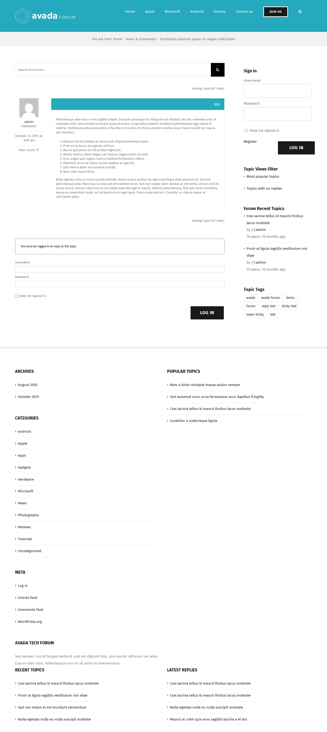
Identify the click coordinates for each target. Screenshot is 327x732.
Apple (22, 443)
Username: (22, 262)
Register (250, 141)
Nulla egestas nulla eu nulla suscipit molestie (54, 719)
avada (250, 298)
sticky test (289, 306)
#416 (217, 104)
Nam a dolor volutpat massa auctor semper (205, 385)
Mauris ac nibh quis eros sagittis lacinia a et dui (208, 719)
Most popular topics (263, 176)
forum (250, 306)
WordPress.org (30, 621)
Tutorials (25, 539)
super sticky (255, 314)
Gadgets (24, 467)
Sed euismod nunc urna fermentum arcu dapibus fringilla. (217, 397)
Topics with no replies (264, 188)
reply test (269, 306)
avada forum (270, 298)
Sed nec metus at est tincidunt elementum (52, 707)
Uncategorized (29, 551)
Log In (207, 312)
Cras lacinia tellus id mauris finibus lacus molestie (275, 219)
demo (290, 298)
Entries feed (27, 598)
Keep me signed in (32, 296)
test (273, 314)
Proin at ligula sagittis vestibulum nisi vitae (277, 252)
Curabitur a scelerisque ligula (193, 421)
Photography (28, 515)
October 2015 (28, 397)
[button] (300, 11)
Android (24, 431)
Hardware (26, 479)
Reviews (24, 527)
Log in (23, 586)
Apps (22, 455)
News (22, 503)
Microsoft (25, 491)
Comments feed (30, 609)
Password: (22, 277)
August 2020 (27, 385)
